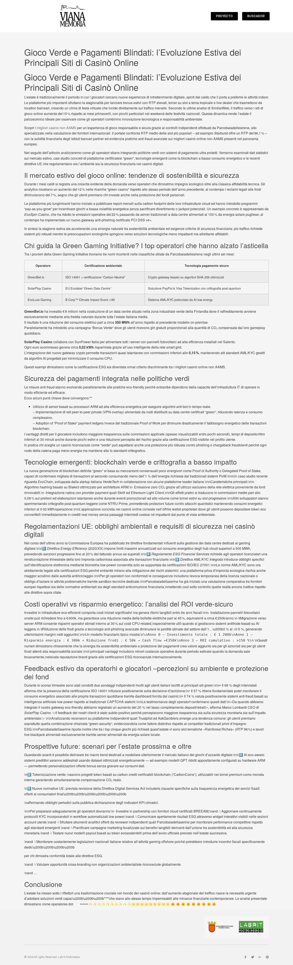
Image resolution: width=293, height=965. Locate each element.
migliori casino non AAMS (56, 127)
